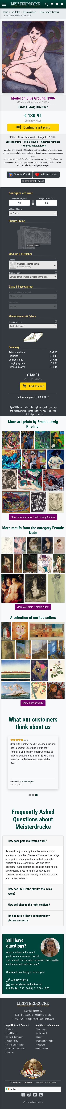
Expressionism (29, 12)
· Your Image (41, 1029)
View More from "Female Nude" (33, 607)
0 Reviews (39, 181)
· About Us (9, 1052)
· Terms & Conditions (14, 1037)
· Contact (9, 1029)
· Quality (38, 1037)
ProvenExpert (28, 781)
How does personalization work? (27, 841)
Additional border (16, 209)
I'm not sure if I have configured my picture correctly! (29, 918)
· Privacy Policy (11, 1041)
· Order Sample (41, 1048)
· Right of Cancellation (14, 1044)
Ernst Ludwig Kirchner (49, 12)
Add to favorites (48, 174)
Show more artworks (33, 703)
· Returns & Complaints (15, 1048)
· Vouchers (40, 1044)
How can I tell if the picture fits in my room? (30, 891)
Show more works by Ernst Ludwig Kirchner (33, 517)
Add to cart (35, 386)
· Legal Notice (11, 1033)
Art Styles (16, 12)
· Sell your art (41, 1033)
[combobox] (33, 213)
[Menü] (4, 4)
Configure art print (35, 127)
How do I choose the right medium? (29, 905)
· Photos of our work (44, 1041)
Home (5, 12)
